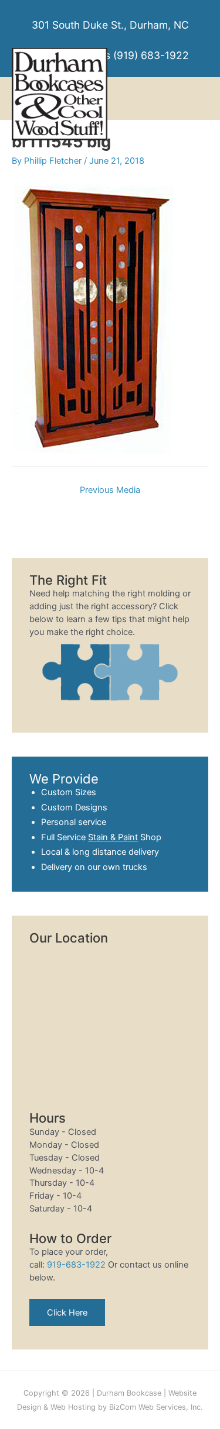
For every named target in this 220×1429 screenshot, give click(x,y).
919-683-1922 (76, 1264)
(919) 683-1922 (151, 55)
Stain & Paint (113, 837)
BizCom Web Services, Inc (155, 1407)
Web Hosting (73, 1407)
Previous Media (110, 490)
